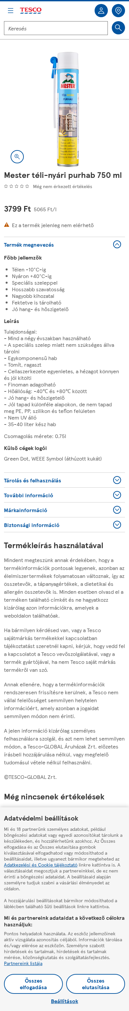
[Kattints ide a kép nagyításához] (17, 156)
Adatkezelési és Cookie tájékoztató (40, 864)
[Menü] (10, 10)
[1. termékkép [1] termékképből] (64, 109)
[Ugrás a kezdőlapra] (31, 11)
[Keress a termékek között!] (118, 27)
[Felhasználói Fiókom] (101, 10)
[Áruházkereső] (118, 10)
